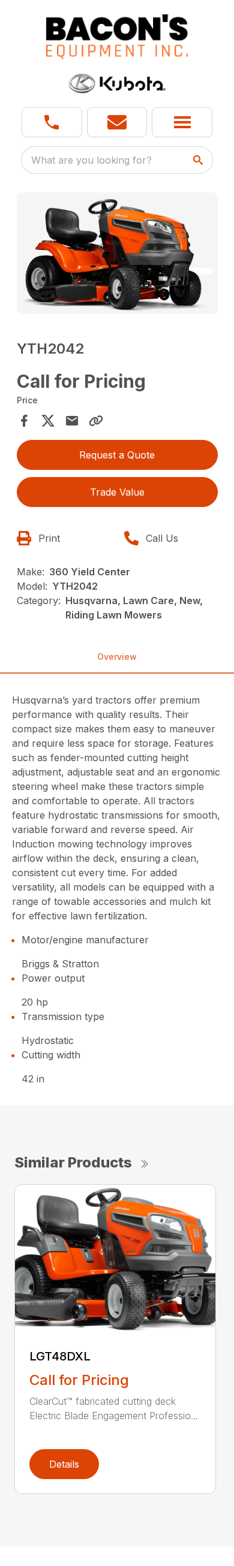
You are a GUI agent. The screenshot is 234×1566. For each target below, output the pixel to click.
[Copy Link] (96, 421)
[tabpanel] (117, 255)
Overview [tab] (117, 656)
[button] (52, 122)
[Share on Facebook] (24, 421)
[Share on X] (48, 421)
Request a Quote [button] (117, 455)
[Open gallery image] (117, 253)
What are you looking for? (91, 160)
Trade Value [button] (117, 492)
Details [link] (64, 1464)
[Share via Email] (72, 421)
